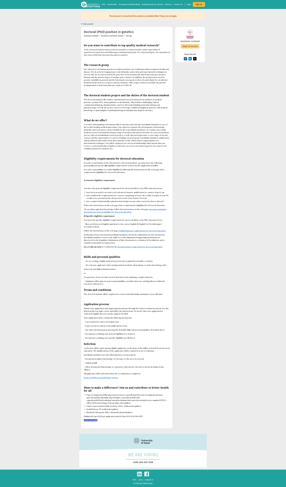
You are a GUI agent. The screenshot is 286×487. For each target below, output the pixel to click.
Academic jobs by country (152, 4)
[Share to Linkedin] (190, 58)
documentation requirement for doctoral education (140, 247)
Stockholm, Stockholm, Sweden (112, 36)
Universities (112, 4)
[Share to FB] (185, 58)
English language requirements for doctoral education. (142, 231)
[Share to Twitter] (195, 58)
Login (189, 4)
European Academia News (129, 4)
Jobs (103, 4)
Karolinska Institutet (91, 36)
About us (168, 4)
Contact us (178, 4)
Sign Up (199, 4)
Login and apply (90, 420)
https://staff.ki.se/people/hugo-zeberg (101, 377)
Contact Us (149, 480)
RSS (134, 480)
